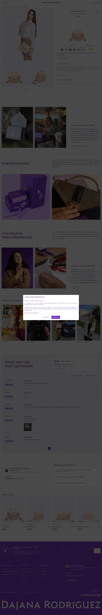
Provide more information (31, 313)
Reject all (46, 317)
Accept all (55, 317)
